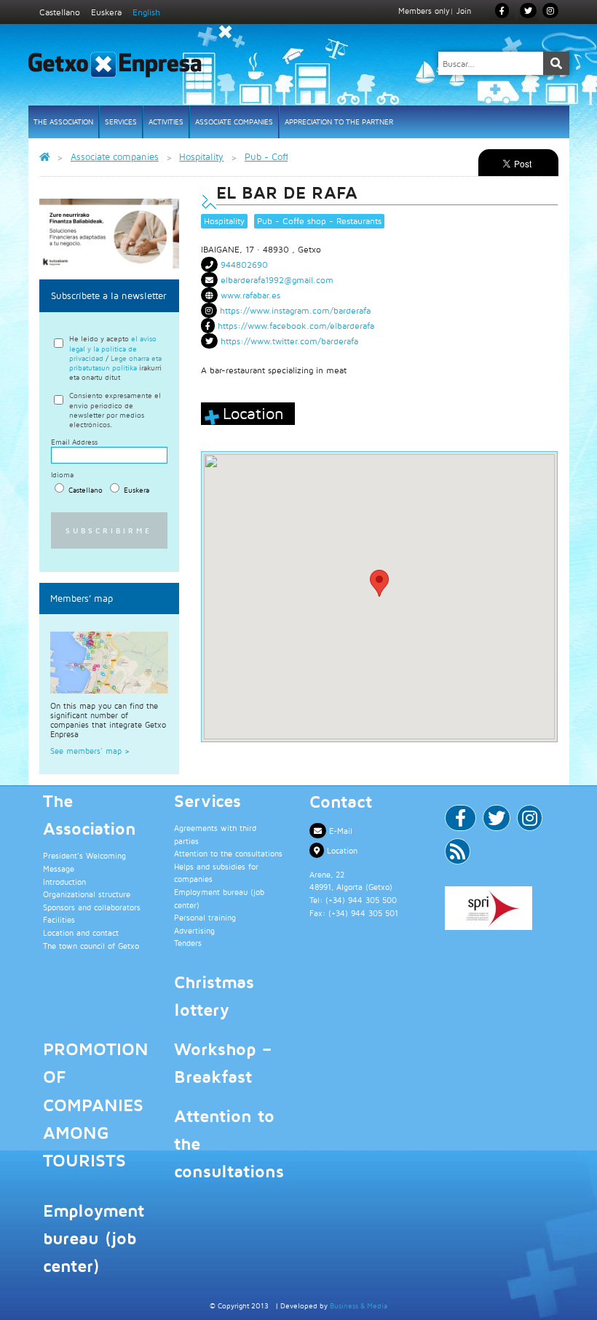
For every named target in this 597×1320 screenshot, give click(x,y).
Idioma (62, 474)
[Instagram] (550, 10)
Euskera (106, 12)
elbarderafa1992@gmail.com (277, 279)
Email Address (74, 441)
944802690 (244, 264)
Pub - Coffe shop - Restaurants (319, 220)
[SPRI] (501, 908)
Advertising (194, 930)
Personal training (205, 917)
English (146, 12)
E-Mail (339, 830)
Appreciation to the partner (339, 121)
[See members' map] (109, 662)
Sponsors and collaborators (92, 907)
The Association (63, 121)
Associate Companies (234, 121)
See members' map (90, 750)
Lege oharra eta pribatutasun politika (115, 363)
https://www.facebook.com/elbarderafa (296, 325)
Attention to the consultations (228, 853)
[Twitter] (496, 821)
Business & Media (358, 1305)
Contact (340, 801)
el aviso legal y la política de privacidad (113, 348)
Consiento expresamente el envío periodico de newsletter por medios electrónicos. (115, 410)
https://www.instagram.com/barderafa (295, 310)
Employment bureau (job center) (93, 1238)
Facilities (59, 919)
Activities (166, 121)
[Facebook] (460, 821)
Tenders (188, 942)
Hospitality (224, 220)
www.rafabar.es (250, 295)
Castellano (59, 12)
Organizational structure (86, 894)
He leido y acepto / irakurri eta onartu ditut (115, 357)
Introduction (64, 881)
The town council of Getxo (91, 945)
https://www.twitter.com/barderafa (289, 340)
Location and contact (81, 932)
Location (340, 850)
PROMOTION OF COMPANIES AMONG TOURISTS (96, 1104)
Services (121, 121)
